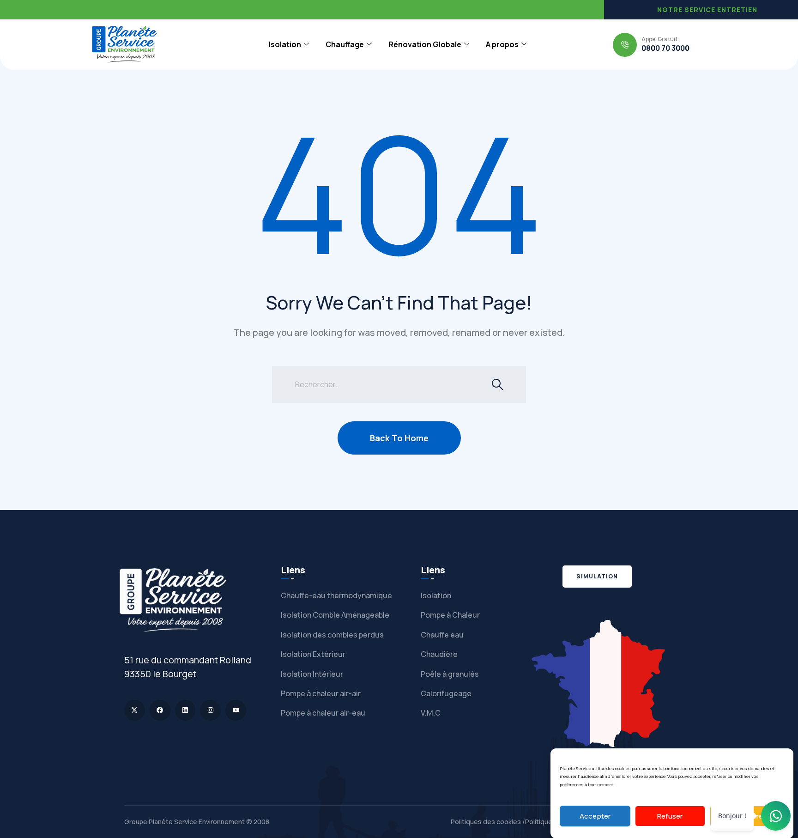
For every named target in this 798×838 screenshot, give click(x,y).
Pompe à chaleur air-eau (323, 713)
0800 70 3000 (665, 48)
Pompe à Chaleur (450, 615)
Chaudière (439, 654)
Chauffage (345, 44)
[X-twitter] (134, 710)
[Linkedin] (185, 710)
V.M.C (431, 713)
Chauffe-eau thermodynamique (336, 595)
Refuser (670, 816)
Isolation (285, 44)
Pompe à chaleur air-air (321, 693)
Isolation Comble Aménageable (335, 615)
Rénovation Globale (424, 44)
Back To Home (399, 437)
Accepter (595, 816)
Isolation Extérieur (313, 654)
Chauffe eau (442, 635)
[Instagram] (210, 710)
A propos (502, 44)
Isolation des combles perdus (332, 635)
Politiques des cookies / (488, 821)
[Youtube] (235, 710)
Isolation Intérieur (312, 674)
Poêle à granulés (450, 674)
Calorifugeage (446, 693)
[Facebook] (160, 710)
